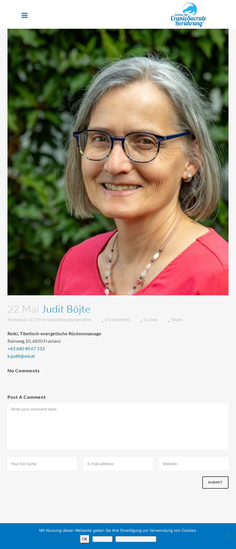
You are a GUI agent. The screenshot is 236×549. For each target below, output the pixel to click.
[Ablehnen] (229, 536)
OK (84, 539)
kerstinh (83, 319)
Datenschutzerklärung (136, 539)
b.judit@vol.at (21, 356)
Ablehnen (102, 539)
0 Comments (117, 319)
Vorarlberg (57, 319)
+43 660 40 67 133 (26, 348)
